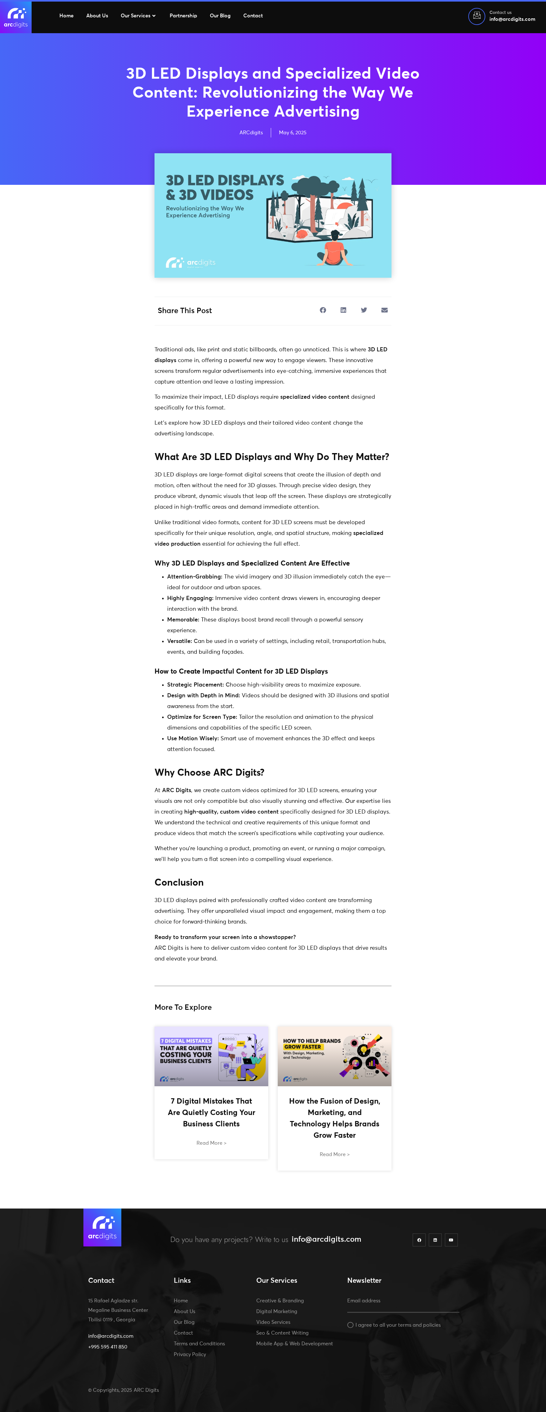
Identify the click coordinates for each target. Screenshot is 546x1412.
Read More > (212, 1143)
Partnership (183, 15)
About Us (97, 15)
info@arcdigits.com (326, 1239)
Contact (253, 15)
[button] (323, 310)
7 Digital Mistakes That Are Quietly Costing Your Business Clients (211, 1113)
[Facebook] (419, 1239)
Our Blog (220, 15)
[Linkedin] (435, 1239)
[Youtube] (451, 1239)
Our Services (135, 15)
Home (66, 15)
